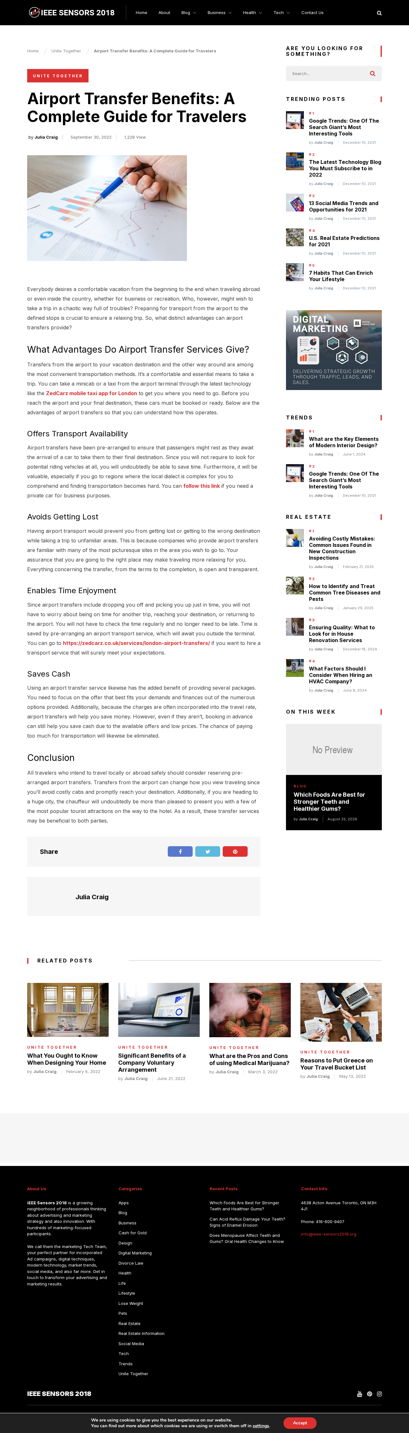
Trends (126, 1363)
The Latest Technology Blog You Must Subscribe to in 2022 (345, 168)
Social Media (131, 1343)
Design (125, 1242)
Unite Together (58, 75)
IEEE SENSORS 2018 (59, 1394)
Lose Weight (131, 1303)
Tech (279, 12)
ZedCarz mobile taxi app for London (91, 393)
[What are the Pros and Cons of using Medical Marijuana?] (250, 1010)
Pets (123, 1313)
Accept (300, 1423)
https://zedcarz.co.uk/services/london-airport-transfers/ (136, 643)
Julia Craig (46, 137)
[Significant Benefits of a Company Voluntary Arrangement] (159, 1010)
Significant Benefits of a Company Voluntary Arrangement (152, 1062)
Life (122, 1282)
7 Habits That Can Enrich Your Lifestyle (341, 276)
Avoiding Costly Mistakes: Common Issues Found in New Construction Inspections (342, 548)
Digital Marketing (135, 1252)
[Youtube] (359, 1393)
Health (249, 12)
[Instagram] (379, 1393)
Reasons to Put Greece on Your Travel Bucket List (336, 1064)
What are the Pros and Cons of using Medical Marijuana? (249, 1059)
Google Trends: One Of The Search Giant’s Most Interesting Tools (344, 127)
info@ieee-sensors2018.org (328, 1234)
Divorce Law (131, 1262)
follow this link (201, 486)
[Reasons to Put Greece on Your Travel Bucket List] (341, 1012)
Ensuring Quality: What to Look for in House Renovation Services (342, 633)
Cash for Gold (133, 1232)
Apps (124, 1202)
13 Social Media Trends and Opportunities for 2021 (343, 206)
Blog (185, 12)
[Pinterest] (369, 1393)
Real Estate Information (142, 1333)
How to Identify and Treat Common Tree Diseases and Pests (344, 592)
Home (141, 12)
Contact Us (312, 12)
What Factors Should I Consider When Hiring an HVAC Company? (340, 675)
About (164, 12)
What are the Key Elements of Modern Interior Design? (344, 442)
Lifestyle (127, 1293)
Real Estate (130, 1323)
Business (217, 12)
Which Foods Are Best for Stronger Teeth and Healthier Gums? (329, 801)
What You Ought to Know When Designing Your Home (66, 1059)
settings (261, 1426)
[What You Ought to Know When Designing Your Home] (68, 1010)
